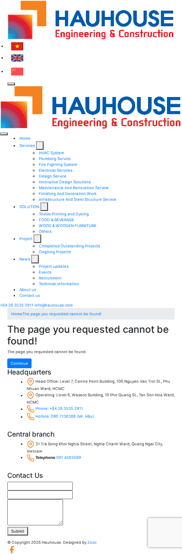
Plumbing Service (55, 158)
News (25, 259)
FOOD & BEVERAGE (56, 219)
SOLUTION (29, 206)
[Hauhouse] (91, 19)
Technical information (59, 283)
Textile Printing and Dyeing (64, 214)
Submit (17, 531)
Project (26, 238)
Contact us (29, 295)
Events (45, 272)
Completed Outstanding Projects (69, 246)
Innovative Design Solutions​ (65, 181)
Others (45, 231)
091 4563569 (68, 457)
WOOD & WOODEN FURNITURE (68, 225)
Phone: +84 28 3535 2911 (59, 409)
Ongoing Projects (55, 251)
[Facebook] (11, 549)
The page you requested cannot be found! (61, 313)
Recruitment (50, 278)
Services (27, 145)
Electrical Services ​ (56, 170)
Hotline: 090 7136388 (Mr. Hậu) (64, 416)
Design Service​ (52, 176)
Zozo (92, 542)
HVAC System (51, 152)
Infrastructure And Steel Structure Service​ (77, 199)
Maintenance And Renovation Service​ (74, 187)
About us (27, 289)
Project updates (53, 266)
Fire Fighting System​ (58, 164)
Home (25, 138)
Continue (19, 363)
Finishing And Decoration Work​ (68, 193)
